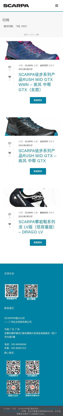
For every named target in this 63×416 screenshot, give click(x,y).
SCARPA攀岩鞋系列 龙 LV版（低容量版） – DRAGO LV (38, 227)
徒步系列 (44, 65)
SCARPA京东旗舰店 (11, 411)
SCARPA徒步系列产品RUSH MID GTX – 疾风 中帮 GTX (37, 156)
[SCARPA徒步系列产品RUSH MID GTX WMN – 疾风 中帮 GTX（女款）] (31, 50)
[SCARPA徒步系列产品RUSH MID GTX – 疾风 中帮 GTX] (31, 126)
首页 (26, 35)
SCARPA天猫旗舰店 (49, 409)
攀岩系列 (44, 213)
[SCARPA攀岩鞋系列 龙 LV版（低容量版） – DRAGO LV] (31, 197)
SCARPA (29, 65)
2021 (32, 35)
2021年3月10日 (25, 216)
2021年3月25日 (25, 69)
